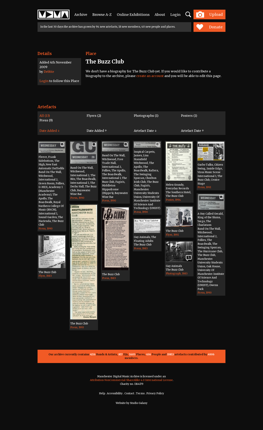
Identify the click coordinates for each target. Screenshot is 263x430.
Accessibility (115, 393)
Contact (129, 393)
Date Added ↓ (49, 131)
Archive (80, 14)
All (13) (44, 116)
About (160, 14)
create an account (150, 76)
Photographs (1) (146, 116)
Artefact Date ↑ (192, 131)
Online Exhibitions (133, 14)
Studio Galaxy (138, 403)
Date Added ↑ (97, 131)
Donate (216, 27)
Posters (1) (189, 116)
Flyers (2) (94, 116)
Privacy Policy (155, 393)
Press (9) (46, 120)
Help (102, 393)
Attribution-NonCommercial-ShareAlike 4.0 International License (131, 380)
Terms (140, 393)
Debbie (49, 72)
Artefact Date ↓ (145, 131)
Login (175, 14)
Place (91, 53)
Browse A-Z (102, 14)
